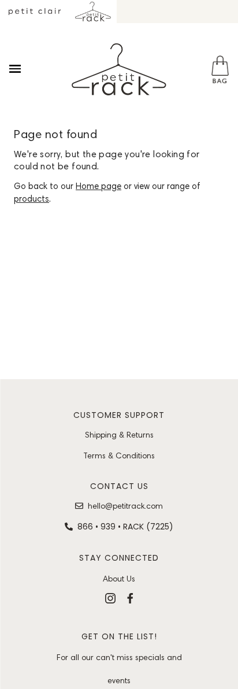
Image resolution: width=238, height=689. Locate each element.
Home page (98, 186)
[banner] (119, 69)
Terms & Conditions (119, 455)
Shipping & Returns (119, 434)
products (31, 199)
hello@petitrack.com (125, 506)
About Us (119, 578)
